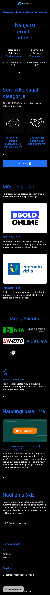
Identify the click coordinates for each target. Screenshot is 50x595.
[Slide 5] (28, 72)
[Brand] (13, 330)
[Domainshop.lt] (25, 4)
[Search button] (45, 4)
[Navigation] (4, 4)
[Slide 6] (31, 72)
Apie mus (7, 550)
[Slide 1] (19, 72)
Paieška (6, 557)
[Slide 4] (26, 72)
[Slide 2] (21, 72)
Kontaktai (7, 554)
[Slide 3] (23, 72)
